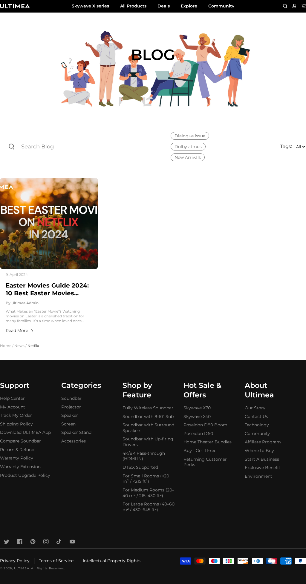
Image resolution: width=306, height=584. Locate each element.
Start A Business (262, 459)
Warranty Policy (16, 458)
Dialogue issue (190, 136)
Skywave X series (90, 6)
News (19, 345)
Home (5, 345)
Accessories (73, 441)
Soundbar (71, 398)
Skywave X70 (197, 408)
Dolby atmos (188, 146)
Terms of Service (56, 560)
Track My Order (16, 415)
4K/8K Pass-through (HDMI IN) (144, 456)
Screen (68, 424)
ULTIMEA (21, 568)
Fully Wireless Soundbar (148, 408)
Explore (189, 6)
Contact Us (256, 416)
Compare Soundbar (20, 441)
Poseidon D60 (198, 433)
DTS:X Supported (140, 467)
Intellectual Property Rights (111, 560)
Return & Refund (17, 449)
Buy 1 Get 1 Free (199, 450)
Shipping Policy (16, 424)
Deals (163, 6)
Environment (258, 476)
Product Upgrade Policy (25, 475)
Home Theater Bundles (207, 442)
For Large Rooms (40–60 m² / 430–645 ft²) (149, 506)
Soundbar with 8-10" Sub (148, 416)
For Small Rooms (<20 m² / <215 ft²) (146, 478)
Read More (17, 330)
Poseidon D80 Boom (205, 425)
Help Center (12, 398)
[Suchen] (285, 6)
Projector (71, 407)
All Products (133, 6)
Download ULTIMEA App (25, 432)
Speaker (69, 415)
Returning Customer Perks (205, 462)
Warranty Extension (20, 466)
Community (221, 6)
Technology (257, 425)
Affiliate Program (263, 442)
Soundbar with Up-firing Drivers (148, 441)
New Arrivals (188, 157)
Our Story (255, 408)
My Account (12, 407)
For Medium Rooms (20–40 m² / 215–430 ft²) (148, 492)
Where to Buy (259, 450)
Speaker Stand (76, 432)
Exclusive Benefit (262, 467)
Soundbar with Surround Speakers (148, 427)
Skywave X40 (197, 416)
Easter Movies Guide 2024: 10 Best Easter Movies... (47, 289)
